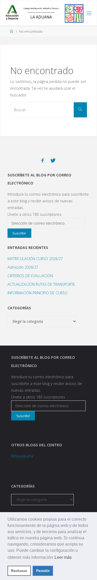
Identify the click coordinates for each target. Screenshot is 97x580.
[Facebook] (43, 160)
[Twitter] (53, 160)
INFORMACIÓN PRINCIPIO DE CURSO (38, 292)
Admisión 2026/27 (23, 267)
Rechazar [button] (19, 571)
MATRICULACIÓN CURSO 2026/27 (35, 258)
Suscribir (19, 233)
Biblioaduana (22, 456)
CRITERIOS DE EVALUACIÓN (30, 275)
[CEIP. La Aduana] (43, 13)
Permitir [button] (43, 571)
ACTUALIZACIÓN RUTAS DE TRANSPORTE (41, 284)
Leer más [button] (63, 557)
